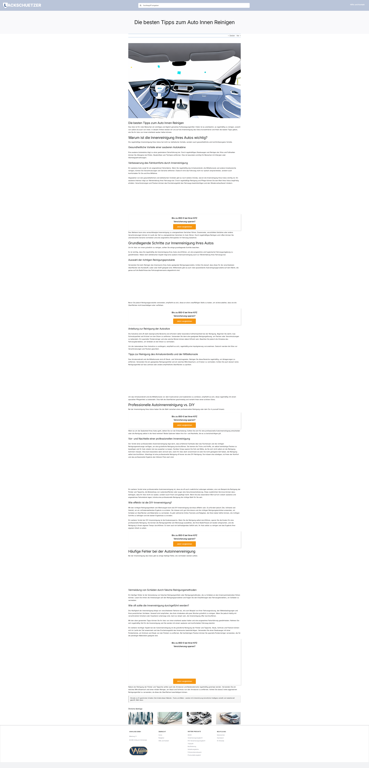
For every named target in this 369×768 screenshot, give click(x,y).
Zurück (232, 36)
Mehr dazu (139, 700)
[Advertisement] (184, 199)
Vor (238, 36)
